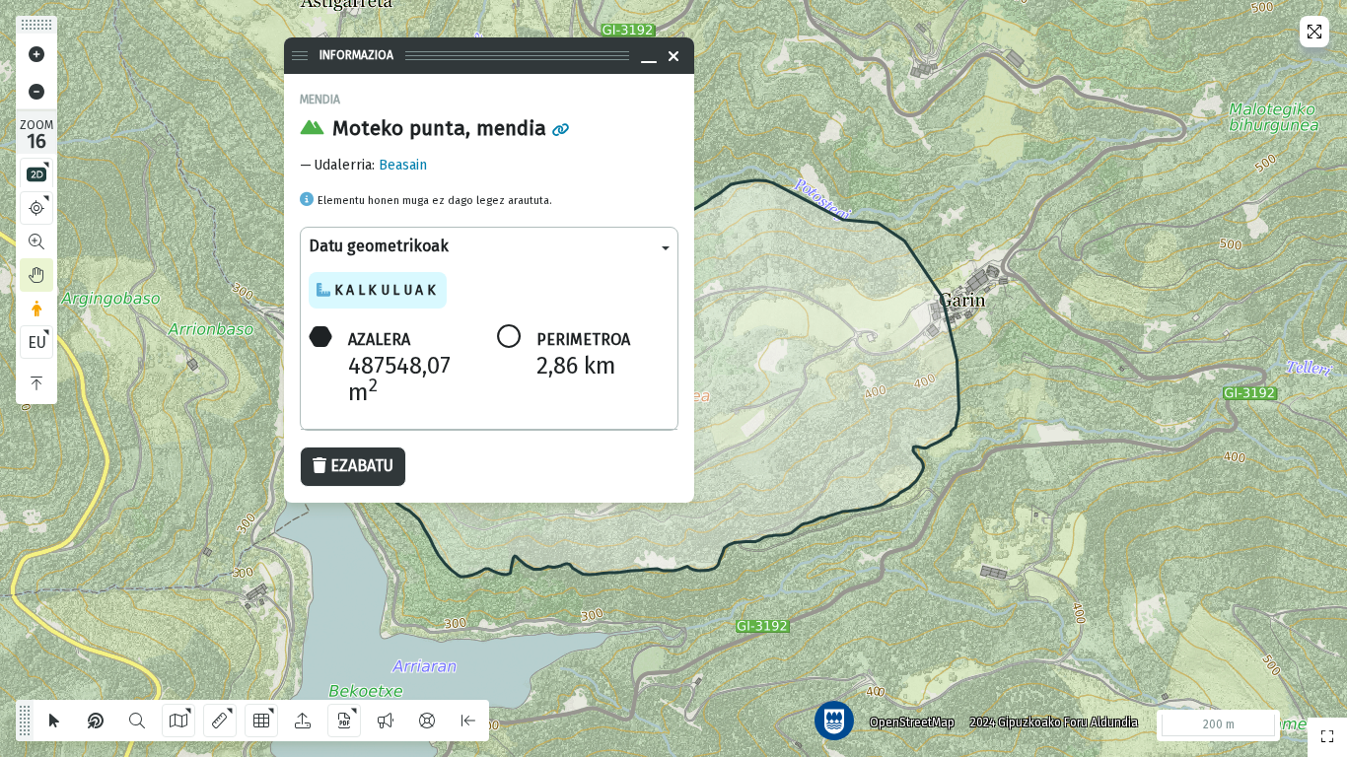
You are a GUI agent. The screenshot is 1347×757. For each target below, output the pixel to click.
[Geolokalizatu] (36, 208)
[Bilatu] (137, 720)
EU (37, 342)
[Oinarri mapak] (178, 720)
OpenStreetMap (912, 722)
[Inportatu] (302, 720)
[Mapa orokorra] (1327, 737)
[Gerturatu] (36, 54)
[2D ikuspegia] (36, 174)
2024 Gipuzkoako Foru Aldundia (1054, 722)
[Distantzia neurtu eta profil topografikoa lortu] (220, 720)
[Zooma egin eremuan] (36, 241)
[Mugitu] (36, 275)
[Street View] (36, 308)
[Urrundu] (36, 91)
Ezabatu (361, 465)
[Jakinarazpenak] (385, 720)
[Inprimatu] (344, 720)
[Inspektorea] (95, 720)
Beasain (403, 165)
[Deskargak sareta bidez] (261, 720)
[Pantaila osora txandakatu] (1314, 31)
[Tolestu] (36, 383)
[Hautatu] (54, 720)
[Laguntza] (427, 720)
